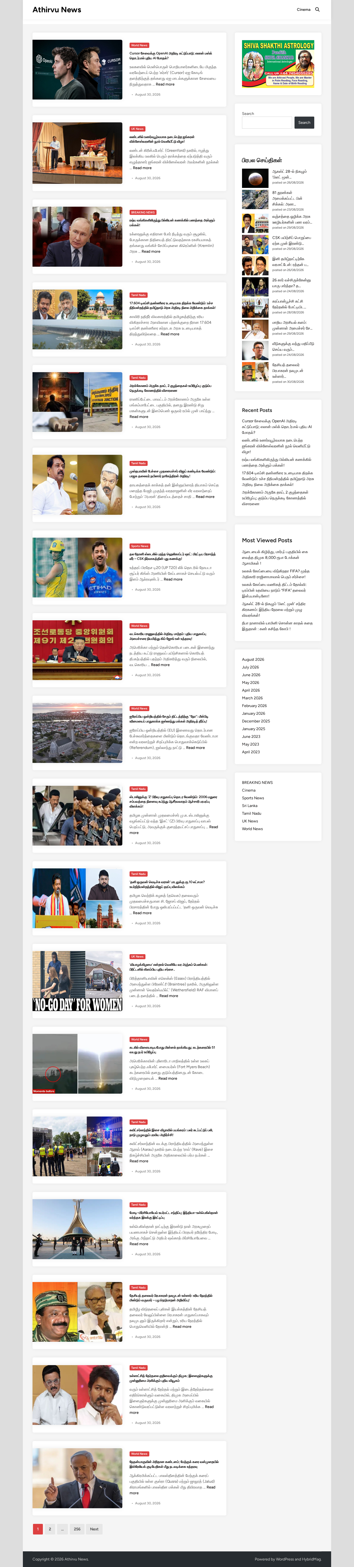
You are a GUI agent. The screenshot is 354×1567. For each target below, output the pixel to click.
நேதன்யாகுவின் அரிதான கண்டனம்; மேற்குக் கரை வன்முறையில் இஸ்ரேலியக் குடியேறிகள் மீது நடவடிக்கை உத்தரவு (174, 1464)
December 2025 (256, 721)
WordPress (285, 1559)
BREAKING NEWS (143, 212)
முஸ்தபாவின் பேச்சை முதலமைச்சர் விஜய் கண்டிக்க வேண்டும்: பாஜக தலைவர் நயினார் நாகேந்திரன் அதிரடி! (173, 473)
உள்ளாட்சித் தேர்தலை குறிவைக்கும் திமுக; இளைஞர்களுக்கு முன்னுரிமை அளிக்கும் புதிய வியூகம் (171, 1378)
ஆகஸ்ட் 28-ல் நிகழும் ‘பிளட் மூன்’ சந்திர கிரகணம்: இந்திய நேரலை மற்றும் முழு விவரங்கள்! (274, 610)
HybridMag (311, 1559)
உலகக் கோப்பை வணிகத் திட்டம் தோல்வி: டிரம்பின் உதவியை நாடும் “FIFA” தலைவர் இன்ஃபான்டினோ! (274, 590)
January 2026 (253, 713)
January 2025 (253, 729)
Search (248, 113)
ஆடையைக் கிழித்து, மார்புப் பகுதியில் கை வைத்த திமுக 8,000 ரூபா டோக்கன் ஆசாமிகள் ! (275, 557)
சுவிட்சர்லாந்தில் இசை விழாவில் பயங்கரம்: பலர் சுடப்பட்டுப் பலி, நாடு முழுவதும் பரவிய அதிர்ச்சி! (171, 1132)
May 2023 (250, 744)
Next (94, 1529)
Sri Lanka (249, 805)
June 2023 (251, 736)
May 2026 (250, 682)
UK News (137, 129)
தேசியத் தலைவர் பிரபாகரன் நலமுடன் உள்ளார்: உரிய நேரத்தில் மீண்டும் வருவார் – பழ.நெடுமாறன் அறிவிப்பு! (171, 1298)
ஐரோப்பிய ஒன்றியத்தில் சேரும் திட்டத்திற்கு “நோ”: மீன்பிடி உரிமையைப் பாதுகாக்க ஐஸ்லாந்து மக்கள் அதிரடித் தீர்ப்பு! (169, 718)
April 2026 (251, 690)
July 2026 (250, 667)
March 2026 (252, 698)
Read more (165, 84)
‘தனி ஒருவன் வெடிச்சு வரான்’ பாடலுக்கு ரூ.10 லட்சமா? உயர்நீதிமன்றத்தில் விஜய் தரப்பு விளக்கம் (167, 884)
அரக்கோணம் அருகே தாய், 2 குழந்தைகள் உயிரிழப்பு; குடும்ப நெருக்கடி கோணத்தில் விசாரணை (170, 388)
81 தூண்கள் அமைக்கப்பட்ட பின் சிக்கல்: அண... (287, 198)
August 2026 (253, 659)
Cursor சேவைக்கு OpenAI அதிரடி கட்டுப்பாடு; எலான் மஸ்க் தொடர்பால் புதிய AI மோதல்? (277, 427)
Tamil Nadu (138, 295)
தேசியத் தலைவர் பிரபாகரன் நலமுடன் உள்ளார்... (287, 371)
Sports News (139, 546)
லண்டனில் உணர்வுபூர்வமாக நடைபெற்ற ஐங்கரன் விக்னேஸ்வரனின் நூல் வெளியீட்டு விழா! (162, 139)
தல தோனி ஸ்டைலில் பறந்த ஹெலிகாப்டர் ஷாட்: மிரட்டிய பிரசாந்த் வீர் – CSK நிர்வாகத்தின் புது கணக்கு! (173, 556)
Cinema (303, 9)
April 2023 (251, 752)
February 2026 (254, 705)
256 (77, 1529)
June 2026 (251, 675)
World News (139, 45)
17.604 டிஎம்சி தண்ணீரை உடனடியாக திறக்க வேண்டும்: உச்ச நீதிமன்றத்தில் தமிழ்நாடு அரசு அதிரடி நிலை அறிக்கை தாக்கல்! (173, 305)
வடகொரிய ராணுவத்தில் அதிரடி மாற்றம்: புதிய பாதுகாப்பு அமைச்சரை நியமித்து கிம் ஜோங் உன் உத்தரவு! (168, 636)
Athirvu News (57, 9)
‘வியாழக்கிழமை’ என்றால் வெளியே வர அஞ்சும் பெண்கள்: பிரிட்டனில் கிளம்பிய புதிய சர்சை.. (169, 967)
